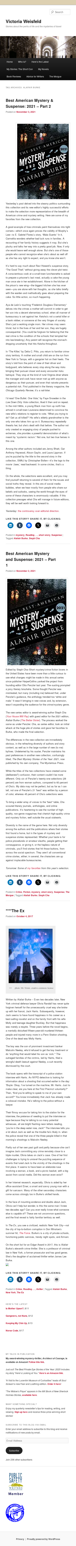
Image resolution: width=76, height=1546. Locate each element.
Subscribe (14, 1450)
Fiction (26, 892)
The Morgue (55, 76)
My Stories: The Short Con (20, 69)
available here (29, 1395)
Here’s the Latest (40, 61)
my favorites (34, 868)
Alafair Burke (21, 538)
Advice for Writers (35, 76)
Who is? (22, 61)
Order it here (54, 1384)
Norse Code (12, 1330)
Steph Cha (34, 538)
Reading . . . (32, 535)
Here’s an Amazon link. (51, 1373)
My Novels (43, 69)
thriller (39, 1289)
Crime (19, 892)
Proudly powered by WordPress (43, 1539)
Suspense (56, 535)
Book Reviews (14, 76)
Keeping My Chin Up (16, 1323)
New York (11, 1292)
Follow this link (36, 1362)
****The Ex (15, 910)
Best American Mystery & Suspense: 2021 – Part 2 (29, 103)
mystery (20, 535)
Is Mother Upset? (15, 1308)
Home (10, 61)
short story (44, 535)
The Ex (20, 1292)
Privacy (20, 1539)
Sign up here (21, 1412)
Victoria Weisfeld (23, 21)
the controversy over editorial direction (38, 511)
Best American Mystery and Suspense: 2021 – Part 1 (31, 559)
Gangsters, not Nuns (16, 1315)
